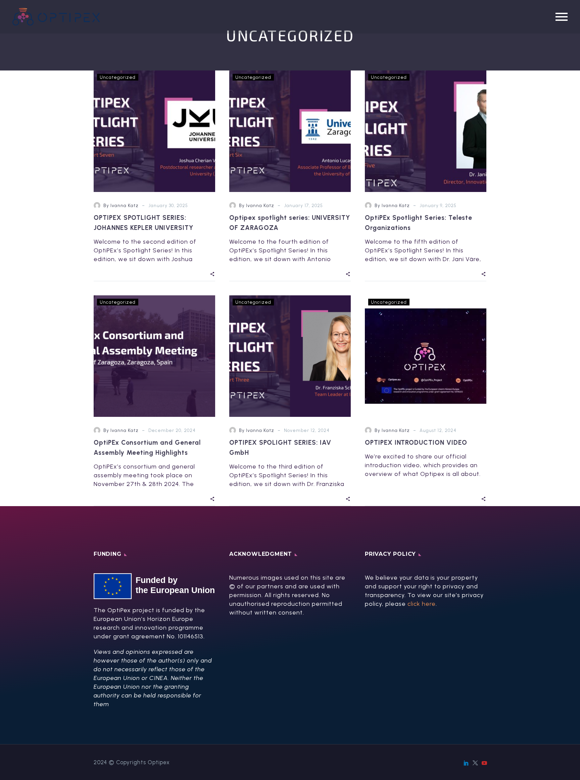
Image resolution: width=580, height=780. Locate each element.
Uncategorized (118, 77)
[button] (212, 274)
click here (421, 603)
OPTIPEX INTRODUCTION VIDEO (416, 442)
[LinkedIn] (466, 763)
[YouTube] (484, 763)
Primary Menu (561, 17)
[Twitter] (475, 763)
